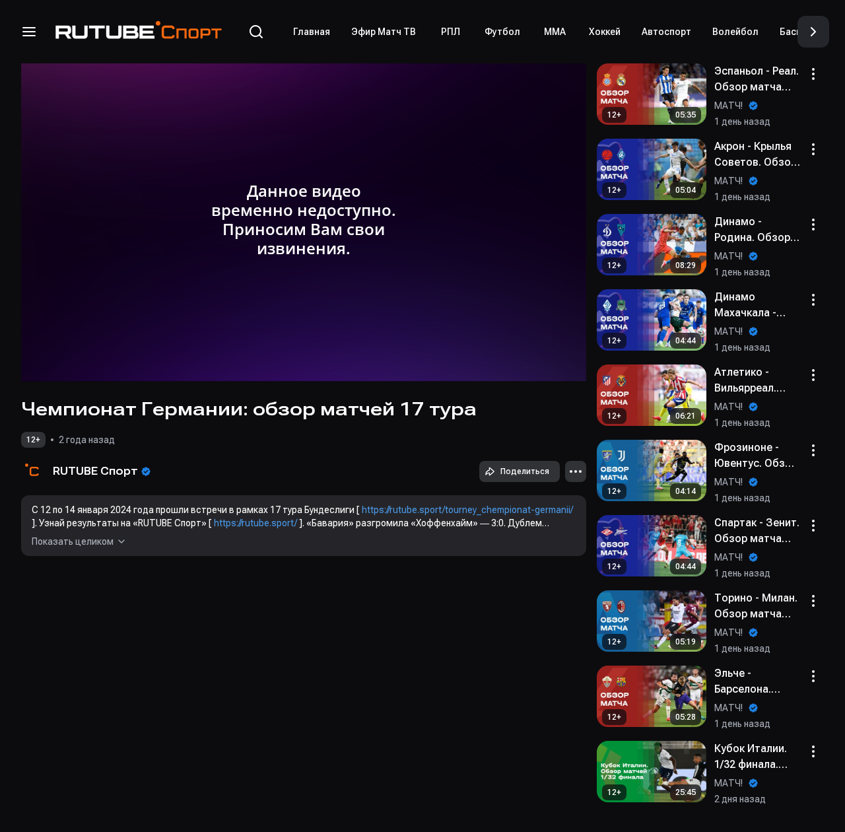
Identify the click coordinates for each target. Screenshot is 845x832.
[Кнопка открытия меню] (29, 31)
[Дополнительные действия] (575, 471)
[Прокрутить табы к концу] (813, 32)
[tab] (311, 32)
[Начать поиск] (256, 32)
